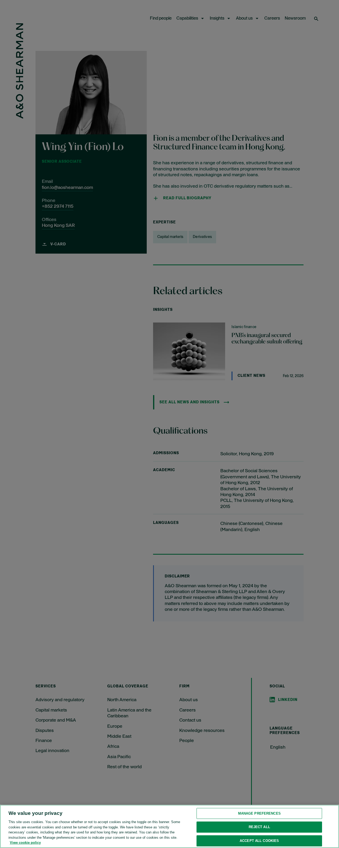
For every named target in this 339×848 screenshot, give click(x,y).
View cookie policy (25, 843)
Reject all (259, 827)
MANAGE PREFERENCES (259, 813)
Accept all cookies (259, 841)
